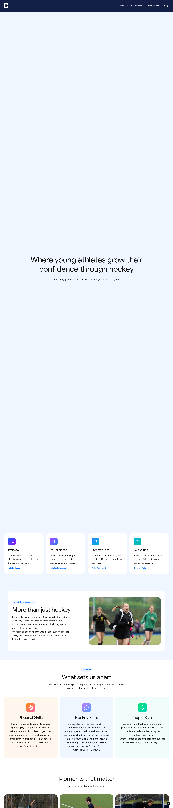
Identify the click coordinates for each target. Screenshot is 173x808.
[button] (164, 6)
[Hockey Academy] (6, 5)
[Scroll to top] (168, 803)
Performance (137, 6)
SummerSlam (153, 6)
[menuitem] (123, 6)
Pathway (124, 6)
